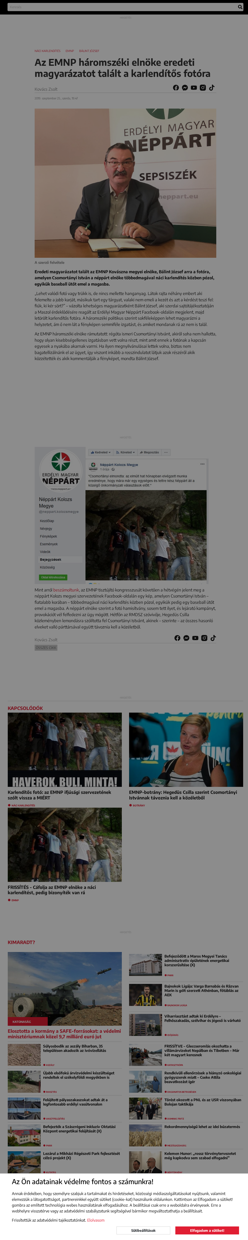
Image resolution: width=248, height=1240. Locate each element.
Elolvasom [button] (96, 1220)
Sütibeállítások (143, 1230)
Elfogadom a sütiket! (207, 1230)
